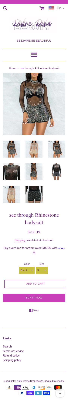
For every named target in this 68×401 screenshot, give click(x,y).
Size (41, 264)
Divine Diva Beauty (32, 381)
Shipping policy (12, 360)
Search (7, 346)
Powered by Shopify (54, 381)
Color (27, 264)
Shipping (20, 240)
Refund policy (11, 355)
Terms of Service (13, 351)
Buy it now (34, 297)
